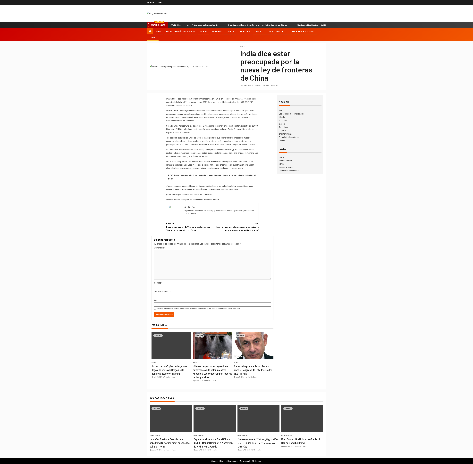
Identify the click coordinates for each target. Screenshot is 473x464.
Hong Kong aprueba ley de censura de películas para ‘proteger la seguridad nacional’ (237, 226)
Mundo (203, 31)
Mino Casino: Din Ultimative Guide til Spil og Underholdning (300, 25)
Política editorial (286, 167)
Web (156, 300)
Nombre (158, 283)
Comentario (159, 248)
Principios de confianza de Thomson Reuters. (200, 200)
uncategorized (155, 435)
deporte (259, 31)
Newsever (244, 461)
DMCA (281, 164)
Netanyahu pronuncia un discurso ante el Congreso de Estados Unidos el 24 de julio (253, 370)
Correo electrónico (162, 291)
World (242, 46)
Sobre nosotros (285, 161)
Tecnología (244, 31)
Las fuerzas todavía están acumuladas (204, 161)
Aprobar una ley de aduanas (191, 126)
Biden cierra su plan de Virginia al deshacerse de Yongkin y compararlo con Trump (188, 226)
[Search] (323, 34)
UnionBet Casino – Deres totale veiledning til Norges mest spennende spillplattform (170, 443)
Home (158, 31)
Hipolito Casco (247, 85)
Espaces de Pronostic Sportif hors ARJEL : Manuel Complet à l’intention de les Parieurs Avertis (213, 443)
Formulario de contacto (302, 31)
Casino (153, 38)
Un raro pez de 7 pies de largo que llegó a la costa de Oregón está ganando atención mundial (169, 370)
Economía (216, 31)
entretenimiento (277, 31)
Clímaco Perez (171, 450)
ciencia (230, 31)
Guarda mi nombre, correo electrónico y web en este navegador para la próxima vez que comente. (199, 309)
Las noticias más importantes (180, 31)
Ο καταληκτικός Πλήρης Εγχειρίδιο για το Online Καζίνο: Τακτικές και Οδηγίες (237, 25)
